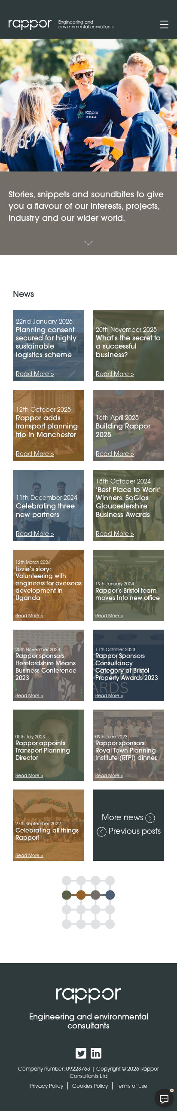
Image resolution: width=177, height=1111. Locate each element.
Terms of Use (132, 1086)
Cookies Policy (90, 1086)
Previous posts (135, 831)
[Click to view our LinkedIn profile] (96, 1053)
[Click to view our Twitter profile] (81, 1053)
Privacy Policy (46, 1086)
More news (122, 817)
